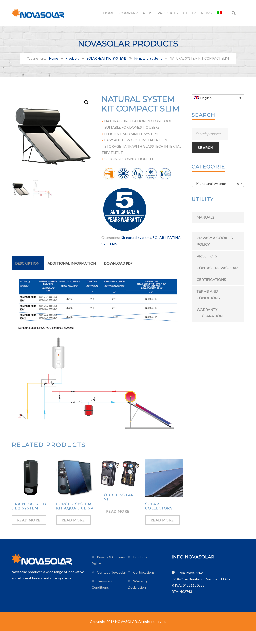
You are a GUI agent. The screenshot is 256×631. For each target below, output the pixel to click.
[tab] (27, 263)
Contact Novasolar (217, 268)
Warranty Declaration (210, 312)
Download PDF (118, 263)
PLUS (147, 13)
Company (129, 13)
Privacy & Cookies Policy (215, 241)
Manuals (206, 217)
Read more (29, 520)
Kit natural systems (148, 58)
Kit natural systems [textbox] (216, 183)
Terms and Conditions (208, 294)
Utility (189, 13)
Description (28, 263)
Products (168, 13)
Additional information (72, 263)
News (206, 13)
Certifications (211, 279)
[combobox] (218, 183)
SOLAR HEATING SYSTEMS (107, 58)
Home (108, 13)
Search (205, 148)
